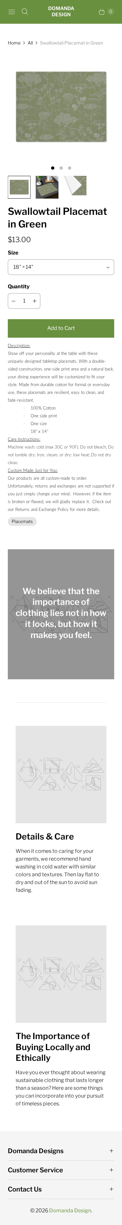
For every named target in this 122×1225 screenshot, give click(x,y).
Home (14, 43)
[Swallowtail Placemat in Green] (61, 107)
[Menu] (11, 12)
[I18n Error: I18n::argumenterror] (19, 187)
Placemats (22, 521)
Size (13, 253)
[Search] (24, 12)
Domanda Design (70, 1210)
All (30, 43)
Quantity (19, 286)
